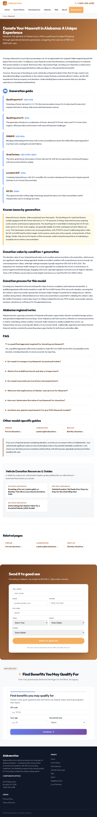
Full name (17, 589)
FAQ (56, 10)
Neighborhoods (56, 781)
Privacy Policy (8, 799)
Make (51, 618)
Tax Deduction (34, 10)
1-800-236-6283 (86, 3)
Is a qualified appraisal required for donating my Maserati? (35, 344)
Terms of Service (9, 803)
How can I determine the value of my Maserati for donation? (36, 400)
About (64, 10)
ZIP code (16, 608)
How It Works (18, 10)
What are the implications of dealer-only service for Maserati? (37, 390)
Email (15, 599)
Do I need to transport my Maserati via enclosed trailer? (34, 361)
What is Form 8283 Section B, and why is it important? (33, 371)
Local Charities (56, 784)
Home (7, 10)
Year (15, 618)
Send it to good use (48, 641)
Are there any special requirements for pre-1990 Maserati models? (39, 410)
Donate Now (76, 10)
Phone (52, 599)
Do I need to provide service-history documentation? (32, 381)
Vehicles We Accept (58, 770)
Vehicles (47, 10)
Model (15, 628)
